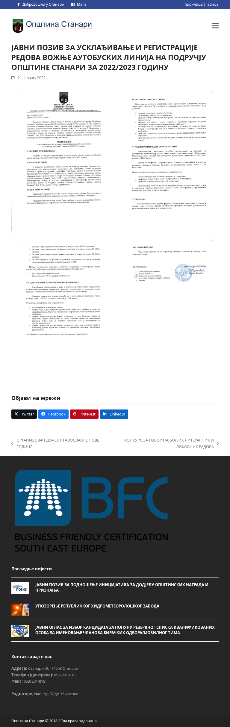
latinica (213, 4)
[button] (215, 25)
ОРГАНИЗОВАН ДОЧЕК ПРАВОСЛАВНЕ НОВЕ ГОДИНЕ (55, 443)
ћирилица (194, 4)
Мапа (82, 4)
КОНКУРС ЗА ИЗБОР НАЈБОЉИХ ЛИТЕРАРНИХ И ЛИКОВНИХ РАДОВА (160, 443)
